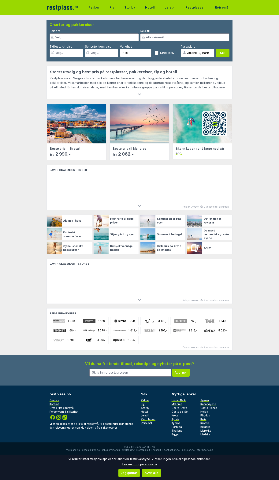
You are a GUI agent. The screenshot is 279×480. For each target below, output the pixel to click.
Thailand (177, 430)
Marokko (205, 430)
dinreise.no (188, 450)
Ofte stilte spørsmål (62, 407)
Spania (204, 400)
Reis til (145, 31)
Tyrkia (175, 419)
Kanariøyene (208, 404)
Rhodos (205, 415)
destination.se (172, 450)
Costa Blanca (208, 407)
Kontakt (54, 404)
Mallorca (177, 404)
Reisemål (222, 7)
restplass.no (73, 450)
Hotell (150, 7)
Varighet (126, 46)
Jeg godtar (129, 473)
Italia (203, 419)
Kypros (176, 423)
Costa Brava (179, 407)
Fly (112, 7)
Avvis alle (151, 473)
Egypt (175, 434)
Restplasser (195, 7)
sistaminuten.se (91, 450)
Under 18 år (179, 400)
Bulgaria (205, 426)
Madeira (205, 434)
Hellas (204, 411)
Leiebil (170, 7)
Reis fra (55, 31)
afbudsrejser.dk (111, 450)
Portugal (177, 426)
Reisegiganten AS (144, 447)
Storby (129, 7)
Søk (222, 53)
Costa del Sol (180, 411)
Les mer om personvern (139, 464)
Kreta (175, 415)
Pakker (94, 7)
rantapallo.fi (144, 450)
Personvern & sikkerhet (64, 411)
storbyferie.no (205, 450)
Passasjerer (189, 46)
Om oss (54, 400)
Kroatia (205, 423)
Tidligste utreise (61, 46)
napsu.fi (157, 450)
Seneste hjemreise (98, 46)
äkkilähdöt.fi (128, 450)
